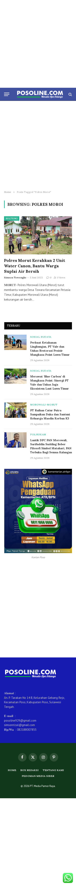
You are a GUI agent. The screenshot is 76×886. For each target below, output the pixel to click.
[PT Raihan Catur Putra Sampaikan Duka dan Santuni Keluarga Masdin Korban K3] (15, 410)
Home (12, 770)
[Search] (70, 94)
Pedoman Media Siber (38, 775)
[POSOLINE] (40, 94)
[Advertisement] (38, 44)
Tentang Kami (53, 770)
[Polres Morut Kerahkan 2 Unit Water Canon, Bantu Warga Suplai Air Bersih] (38, 235)
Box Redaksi (29, 770)
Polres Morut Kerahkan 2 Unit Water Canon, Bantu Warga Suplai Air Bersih (34, 266)
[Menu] (6, 94)
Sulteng (12, 218)
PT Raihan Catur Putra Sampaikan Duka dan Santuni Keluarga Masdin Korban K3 (50, 414)
